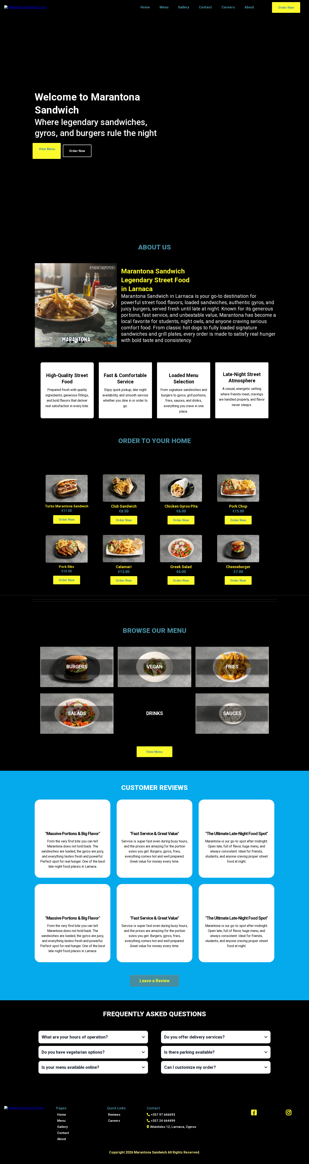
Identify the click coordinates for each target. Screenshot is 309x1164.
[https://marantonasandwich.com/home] (25, 7)
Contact (205, 7)
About (249, 7)
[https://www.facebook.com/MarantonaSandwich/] (253, 1112)
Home (145, 7)
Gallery (183, 7)
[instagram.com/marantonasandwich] (288, 1112)
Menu (164, 7)
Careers (228, 7)
